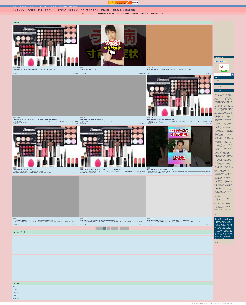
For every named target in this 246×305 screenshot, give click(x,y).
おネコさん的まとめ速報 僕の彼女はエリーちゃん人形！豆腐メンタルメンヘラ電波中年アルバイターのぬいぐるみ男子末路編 (223, 96)
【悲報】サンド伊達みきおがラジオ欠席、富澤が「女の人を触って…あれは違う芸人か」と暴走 (169, 69)
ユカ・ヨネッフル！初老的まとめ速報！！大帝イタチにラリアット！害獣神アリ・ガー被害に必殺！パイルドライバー (223, 161)
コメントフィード (16, 295)
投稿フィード (16, 292)
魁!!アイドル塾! (217, 211)
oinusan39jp (142, 73)
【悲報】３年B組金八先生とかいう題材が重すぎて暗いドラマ (161, 119)
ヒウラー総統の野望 (218, 207)
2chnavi (216, 242)
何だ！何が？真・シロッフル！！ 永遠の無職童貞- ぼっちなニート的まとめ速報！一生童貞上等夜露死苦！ (223, 134)
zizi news (76, 73)
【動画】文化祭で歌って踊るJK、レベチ (22, 169)
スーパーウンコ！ (218, 126)
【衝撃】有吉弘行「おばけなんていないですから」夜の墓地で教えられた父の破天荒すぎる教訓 (35, 119)
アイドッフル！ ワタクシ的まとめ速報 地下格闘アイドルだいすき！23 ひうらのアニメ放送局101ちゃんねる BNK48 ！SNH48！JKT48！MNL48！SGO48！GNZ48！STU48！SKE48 (223, 101)
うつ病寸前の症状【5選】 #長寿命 (88, 69)
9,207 (123, 228)
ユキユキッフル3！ (218, 193)
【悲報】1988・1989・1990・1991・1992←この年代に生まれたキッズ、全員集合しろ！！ (101, 169)
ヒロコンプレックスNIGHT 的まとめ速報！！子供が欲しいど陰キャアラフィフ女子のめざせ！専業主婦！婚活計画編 (223, 191)
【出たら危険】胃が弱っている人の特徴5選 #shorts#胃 (160, 169)
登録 (14, 286)
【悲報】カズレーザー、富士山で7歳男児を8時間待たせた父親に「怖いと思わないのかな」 (34, 69)
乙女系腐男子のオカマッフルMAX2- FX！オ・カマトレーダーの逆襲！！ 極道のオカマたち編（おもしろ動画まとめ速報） (223, 123)
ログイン (15, 289)
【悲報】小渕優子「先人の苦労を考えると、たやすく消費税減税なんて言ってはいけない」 (34, 220)
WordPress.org (16, 298)
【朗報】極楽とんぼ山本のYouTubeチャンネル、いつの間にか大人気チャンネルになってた (168, 220)
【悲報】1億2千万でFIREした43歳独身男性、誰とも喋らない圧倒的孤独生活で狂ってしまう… (102, 220)
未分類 (15, 67)
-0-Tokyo (18, 67)
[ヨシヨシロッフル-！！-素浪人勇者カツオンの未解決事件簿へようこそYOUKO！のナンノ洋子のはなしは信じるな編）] (223, 179)
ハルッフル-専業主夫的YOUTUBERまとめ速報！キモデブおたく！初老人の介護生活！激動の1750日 (223, 148)
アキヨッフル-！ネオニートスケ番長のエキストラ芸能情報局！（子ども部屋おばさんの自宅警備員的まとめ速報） (223, 174)
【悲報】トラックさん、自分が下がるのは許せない (91, 119)
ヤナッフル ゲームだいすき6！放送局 (222, 206)
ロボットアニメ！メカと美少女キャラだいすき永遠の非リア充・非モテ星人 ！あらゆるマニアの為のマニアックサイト (223, 144)
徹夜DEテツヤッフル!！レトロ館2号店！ (222, 203)
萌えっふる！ (217, 195)
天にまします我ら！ (218, 196)
